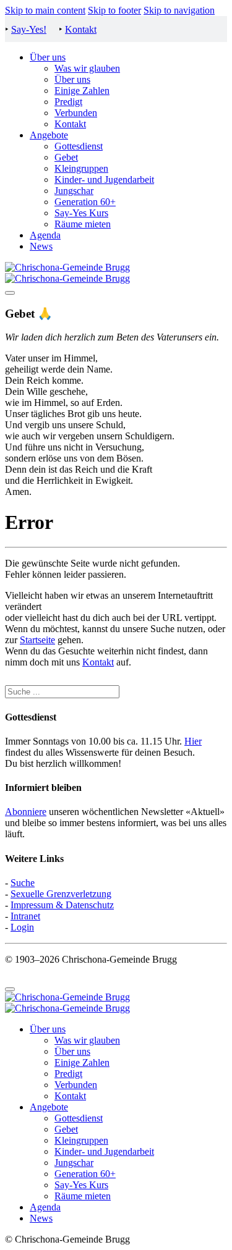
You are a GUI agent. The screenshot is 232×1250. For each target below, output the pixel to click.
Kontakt (81, 29)
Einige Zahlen (82, 90)
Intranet (25, 916)
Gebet (66, 157)
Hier (193, 741)
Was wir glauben (87, 68)
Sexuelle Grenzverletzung (61, 894)
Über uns (48, 57)
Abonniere (25, 811)
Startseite (37, 640)
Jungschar (73, 190)
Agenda (45, 235)
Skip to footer (114, 10)
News (41, 246)
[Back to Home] (67, 273)
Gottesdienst (78, 146)
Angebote (49, 135)
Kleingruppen (81, 168)
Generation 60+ (85, 201)
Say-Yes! (28, 29)
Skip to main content (45, 10)
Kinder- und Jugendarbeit (104, 179)
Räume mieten (82, 224)
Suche (23, 882)
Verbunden (75, 113)
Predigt (68, 101)
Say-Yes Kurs (81, 213)
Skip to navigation (179, 10)
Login (22, 927)
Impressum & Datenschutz (62, 905)
